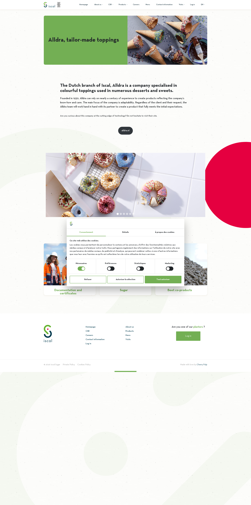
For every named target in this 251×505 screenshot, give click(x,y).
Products (122, 4)
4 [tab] (127, 214)
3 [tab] (124, 214)
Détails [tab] (125, 232)
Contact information (164, 4)
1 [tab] (118, 214)
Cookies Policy (83, 365)
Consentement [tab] (86, 232)
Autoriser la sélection (125, 279)
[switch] (111, 269)
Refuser (88, 279)
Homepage (83, 4)
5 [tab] (130, 214)
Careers (136, 4)
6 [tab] (133, 214)
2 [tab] (121, 214)
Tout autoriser (163, 279)
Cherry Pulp (202, 365)
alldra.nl (125, 131)
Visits (181, 4)
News (148, 4)
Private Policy (69, 365)
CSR (110, 4)
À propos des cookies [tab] (165, 232)
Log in (192, 4)
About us (97, 4)
